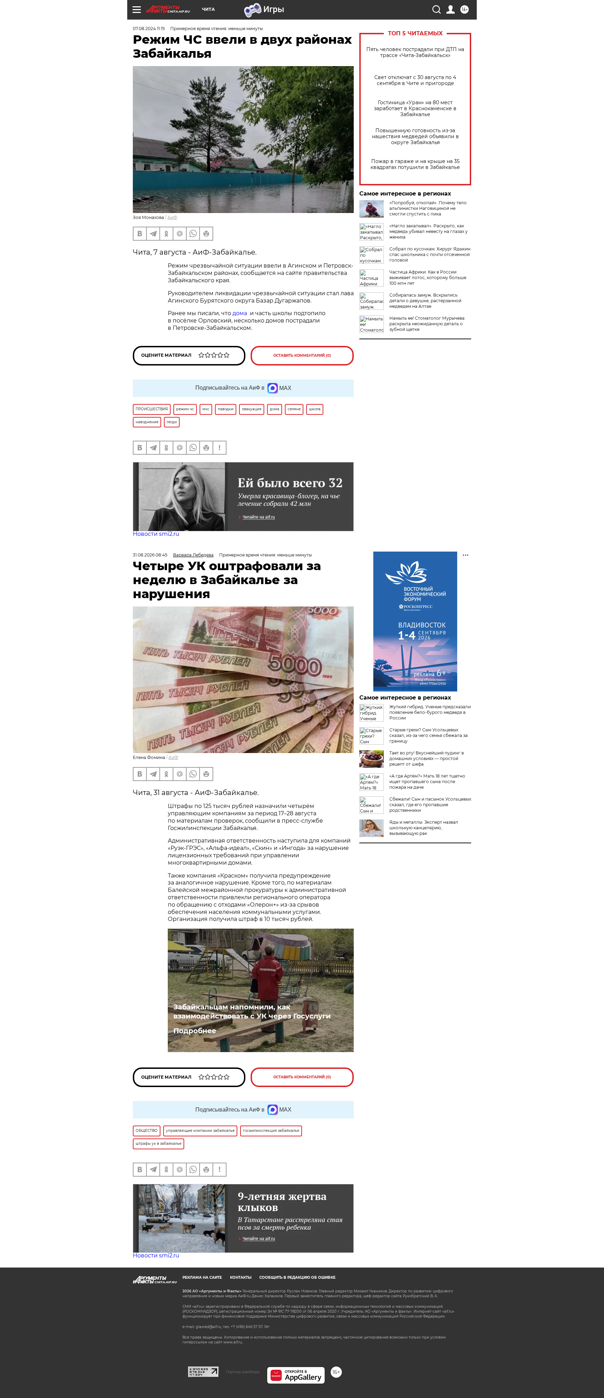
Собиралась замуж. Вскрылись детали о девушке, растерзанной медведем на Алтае (425, 300)
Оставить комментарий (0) (302, 355)
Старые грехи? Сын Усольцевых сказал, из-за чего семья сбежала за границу (428, 735)
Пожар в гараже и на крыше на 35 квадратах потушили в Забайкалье (415, 164)
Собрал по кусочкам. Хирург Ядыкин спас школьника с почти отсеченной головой (429, 254)
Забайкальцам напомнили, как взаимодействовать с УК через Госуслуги (252, 1011)
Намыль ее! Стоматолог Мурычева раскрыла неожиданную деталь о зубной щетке (427, 323)
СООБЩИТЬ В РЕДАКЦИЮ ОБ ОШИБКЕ (297, 1277)
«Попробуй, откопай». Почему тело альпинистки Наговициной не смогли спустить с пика (428, 208)
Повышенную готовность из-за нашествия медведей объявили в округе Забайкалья (415, 137)
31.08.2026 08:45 (150, 555)
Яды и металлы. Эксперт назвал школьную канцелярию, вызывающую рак (423, 827)
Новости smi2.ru (156, 534)
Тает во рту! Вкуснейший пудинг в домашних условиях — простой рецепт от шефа (426, 758)
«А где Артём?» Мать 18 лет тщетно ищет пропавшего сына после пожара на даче (427, 781)
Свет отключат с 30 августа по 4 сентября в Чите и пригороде (415, 80)
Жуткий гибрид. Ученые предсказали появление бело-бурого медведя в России (430, 712)
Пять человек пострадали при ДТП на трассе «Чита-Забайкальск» (415, 52)
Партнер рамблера (242, 1372)
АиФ (172, 217)
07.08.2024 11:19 (149, 28)
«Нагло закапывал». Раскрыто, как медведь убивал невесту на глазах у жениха (428, 231)
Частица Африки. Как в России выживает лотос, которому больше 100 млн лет (427, 277)
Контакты (240, 1277)
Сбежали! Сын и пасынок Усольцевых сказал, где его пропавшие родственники (430, 804)
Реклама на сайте (202, 1277)
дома (240, 313)
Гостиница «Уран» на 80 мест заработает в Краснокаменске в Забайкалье (415, 109)
